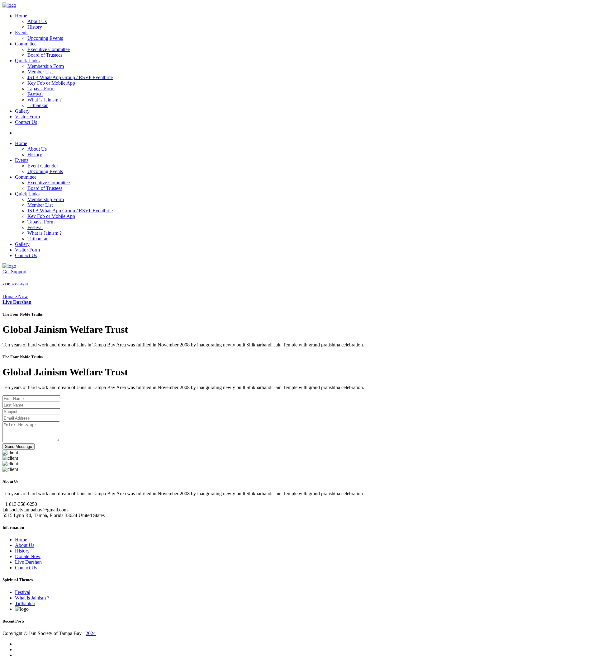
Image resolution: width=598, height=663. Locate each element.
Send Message (18, 446)
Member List (40, 71)
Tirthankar (37, 105)
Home (21, 15)
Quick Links (27, 60)
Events (21, 32)
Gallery (22, 111)
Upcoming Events (45, 38)
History (34, 27)
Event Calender (42, 165)
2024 (91, 633)
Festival (35, 94)
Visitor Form (27, 116)
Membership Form (45, 66)
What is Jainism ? (44, 99)
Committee (25, 43)
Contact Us (26, 122)
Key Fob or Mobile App (51, 83)
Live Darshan (28, 562)
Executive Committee (48, 49)
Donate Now (15, 296)
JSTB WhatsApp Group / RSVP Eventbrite (70, 77)
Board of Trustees (44, 55)
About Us (37, 21)
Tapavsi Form (41, 88)
